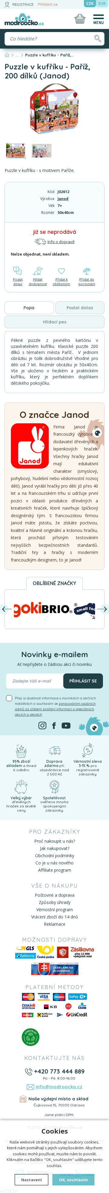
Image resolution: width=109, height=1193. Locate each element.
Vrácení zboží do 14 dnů (54, 917)
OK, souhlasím (73, 1179)
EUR (102, 3)
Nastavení (31, 1179)
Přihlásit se (48, 4)
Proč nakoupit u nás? (54, 841)
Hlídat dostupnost (38, 281)
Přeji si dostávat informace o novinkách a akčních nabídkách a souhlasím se (55, 706)
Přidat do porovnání (86, 281)
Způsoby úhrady (55, 902)
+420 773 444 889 (59, 1071)
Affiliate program (54, 870)
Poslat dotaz (18, 281)
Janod (63, 198)
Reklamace (54, 924)
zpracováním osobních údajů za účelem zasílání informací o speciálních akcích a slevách (55, 709)
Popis (29, 307)
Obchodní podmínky (54, 855)
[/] (21, 750)
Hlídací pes (54, 322)
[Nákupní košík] (79, 18)
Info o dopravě (61, 241)
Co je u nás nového (54, 863)
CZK (90, 3)
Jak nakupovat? (54, 848)
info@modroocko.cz (59, 1087)
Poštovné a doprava (54, 895)
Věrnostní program (54, 909)
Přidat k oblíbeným (61, 281)
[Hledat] (97, 39)
